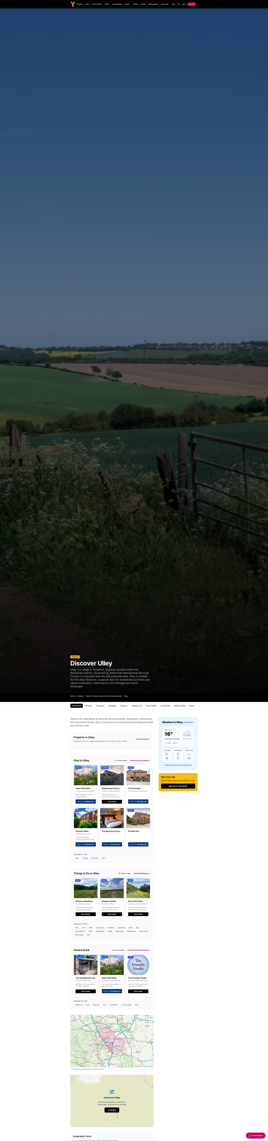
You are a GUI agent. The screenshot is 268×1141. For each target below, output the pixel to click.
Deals (143, 4)
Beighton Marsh (109, 901)
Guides (135, 4)
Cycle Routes (117, 4)
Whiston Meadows (84, 901)
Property (123, 706)
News (127, 4)
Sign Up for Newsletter (178, 786)
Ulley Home (76, 706)
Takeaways (96, 1005)
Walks (107, 4)
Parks (77, 927)
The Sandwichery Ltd (85, 978)
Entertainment (100, 931)
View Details (112, 802)
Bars (104, 1005)
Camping (85, 858)
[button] (150, 1017)
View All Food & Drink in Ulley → (139, 950)
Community (165, 706)
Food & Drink (96, 4)
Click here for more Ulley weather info (178, 765)
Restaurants (78, 1005)
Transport (100, 706)
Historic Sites (119, 931)
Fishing (110, 931)
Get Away (164, 4)
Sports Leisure (143, 931)
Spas (137, 927)
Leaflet (139, 1066)
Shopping (112, 706)
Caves (90, 931)
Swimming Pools (80, 931)
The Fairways (134, 788)
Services (88, 706)
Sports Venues (79, 935)
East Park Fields (135, 901)
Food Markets (114, 1005)
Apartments (94, 858)
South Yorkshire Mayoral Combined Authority (104, 696)
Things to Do (136, 706)
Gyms (84, 927)
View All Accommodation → (140, 760)
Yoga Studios (100, 927)
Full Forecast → (188, 722)
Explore (79, 4)
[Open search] (178, 4)
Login (184, 4)
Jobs (173, 4)
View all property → (143, 739)
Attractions (111, 927)
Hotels (77, 858)
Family (131, 927)
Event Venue (121, 927)
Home (72, 696)
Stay (87, 4)
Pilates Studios (131, 931)
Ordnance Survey (148, 1066)
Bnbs (103, 858)
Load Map (112, 1110)
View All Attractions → (142, 873)
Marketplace (153, 4)
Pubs (136, 1005)
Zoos (88, 935)
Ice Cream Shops (126, 1005)
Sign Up (191, 4)
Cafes (87, 1005)
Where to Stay (179, 706)
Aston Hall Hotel (83, 788)
